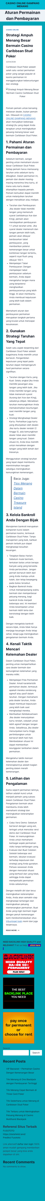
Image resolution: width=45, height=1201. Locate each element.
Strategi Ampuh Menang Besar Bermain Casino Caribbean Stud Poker (19, 45)
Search (6, 1048)
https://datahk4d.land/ (14, 1134)
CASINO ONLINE (12, 30)
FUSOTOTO (8, 1130)
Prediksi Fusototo (11, 1137)
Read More (12, 930)
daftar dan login (25, 1144)
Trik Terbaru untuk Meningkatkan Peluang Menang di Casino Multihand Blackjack (22, 1115)
